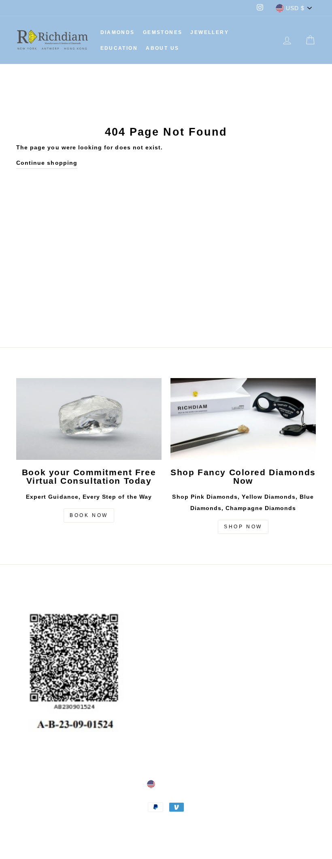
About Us (162, 48)
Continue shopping (46, 162)
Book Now (89, 515)
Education (119, 48)
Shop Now (243, 526)
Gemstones (163, 32)
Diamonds (117, 32)
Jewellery (209, 32)
